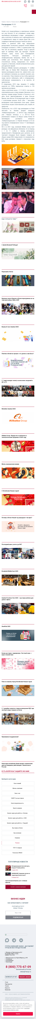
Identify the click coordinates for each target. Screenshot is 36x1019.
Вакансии (7, 989)
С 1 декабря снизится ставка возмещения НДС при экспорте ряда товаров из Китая (18, 709)
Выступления (17, 833)
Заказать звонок (24, 977)
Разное (14, 26)
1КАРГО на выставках (17, 798)
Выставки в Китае (17, 828)
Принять (18, 1013)
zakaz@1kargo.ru (25, 971)
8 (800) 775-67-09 (10, 955)
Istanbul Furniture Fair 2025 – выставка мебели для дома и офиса (17, 598)
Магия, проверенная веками (10, 464)
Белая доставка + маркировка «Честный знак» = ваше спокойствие (17, 654)
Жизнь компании (17, 788)
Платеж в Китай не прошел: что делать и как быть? (18, 353)
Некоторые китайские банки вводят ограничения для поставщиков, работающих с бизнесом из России (17, 765)
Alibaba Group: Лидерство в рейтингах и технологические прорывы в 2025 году (14, 436)
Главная (4, 21)
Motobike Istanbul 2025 (9, 409)
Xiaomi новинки (17, 808)
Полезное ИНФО (17, 853)
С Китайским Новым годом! (10, 491)
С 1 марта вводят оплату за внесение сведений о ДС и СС (17, 381)
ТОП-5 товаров (17, 848)
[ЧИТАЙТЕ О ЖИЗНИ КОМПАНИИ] (6, 888)
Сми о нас (17, 793)
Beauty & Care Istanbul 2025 (10, 327)
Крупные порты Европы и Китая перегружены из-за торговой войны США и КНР (18, 299)
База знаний (17, 783)
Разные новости (15, 21)
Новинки (17, 838)
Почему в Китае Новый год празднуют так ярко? (17, 517)
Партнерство (8, 984)
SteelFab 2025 (6, 626)
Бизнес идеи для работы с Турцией (17, 823)
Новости (8, 21)
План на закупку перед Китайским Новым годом (17, 681)
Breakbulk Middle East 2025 (10, 571)
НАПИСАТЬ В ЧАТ (11, 977)
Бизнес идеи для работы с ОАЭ (17, 818)
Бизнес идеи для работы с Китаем (17, 813)
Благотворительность (17, 803)
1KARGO (15, 994)
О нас (6, 982)
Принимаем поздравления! (10, 737)
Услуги (7, 986)
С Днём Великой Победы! (10, 245)
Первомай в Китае (7, 271)
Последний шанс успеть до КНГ (12, 544)
